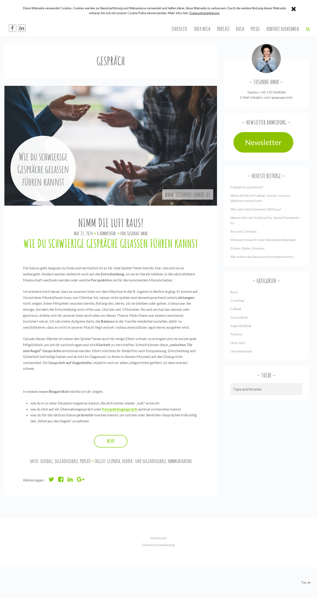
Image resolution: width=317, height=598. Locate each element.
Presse (255, 28)
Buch (240, 28)
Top (304, 582)
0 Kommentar (106, 233)
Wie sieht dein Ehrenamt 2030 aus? (255, 209)
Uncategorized (241, 351)
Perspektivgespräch (119, 409)
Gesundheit (239, 317)
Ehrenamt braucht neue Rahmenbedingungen (263, 240)
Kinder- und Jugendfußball (144, 461)
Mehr (111, 441)
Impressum (158, 538)
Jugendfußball (66, 461)
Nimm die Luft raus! (110, 223)
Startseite (179, 28)
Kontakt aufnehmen (282, 28)
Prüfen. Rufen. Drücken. (247, 248)
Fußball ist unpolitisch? (246, 187)
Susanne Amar (137, 233)
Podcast (223, 28)
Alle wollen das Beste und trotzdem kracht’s (262, 257)
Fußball (46, 461)
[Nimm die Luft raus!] (110, 146)
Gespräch (113, 461)
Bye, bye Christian (243, 231)
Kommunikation (180, 461)
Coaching (237, 300)
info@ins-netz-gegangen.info (271, 97)
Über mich (202, 28)
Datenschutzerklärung (158, 545)
